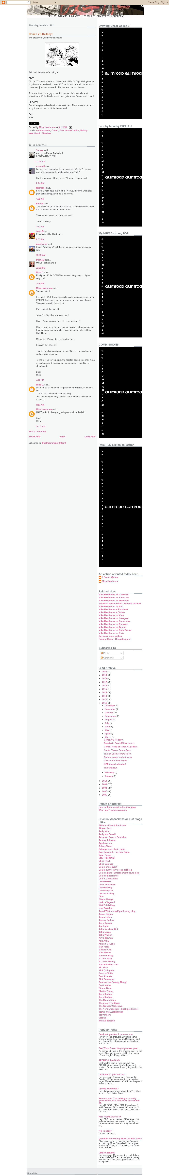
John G (40, 231)
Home (62, 436)
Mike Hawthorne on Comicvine (114, 621)
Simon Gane (105, 988)
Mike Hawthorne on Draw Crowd (115, 630)
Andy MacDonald (107, 834)
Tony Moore (105, 1015)
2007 (104, 791)
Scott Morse (105, 985)
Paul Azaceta (105, 976)
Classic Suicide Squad (115, 760)
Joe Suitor (104, 926)
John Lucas (105, 932)
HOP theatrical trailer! (115, 764)
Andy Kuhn (104, 831)
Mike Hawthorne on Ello (111, 606)
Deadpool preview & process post (116, 1034)
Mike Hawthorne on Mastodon (114, 600)
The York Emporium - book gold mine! (118, 1009)
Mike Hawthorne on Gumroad (114, 594)
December (110, 705)
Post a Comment (37, 431)
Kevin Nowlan (106, 938)
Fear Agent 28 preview (110, 1116)
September (111, 716)
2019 (104, 675)
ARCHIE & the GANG (109, 1060)
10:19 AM (40, 255)
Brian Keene (105, 855)
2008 (104, 788)
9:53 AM (40, 405)
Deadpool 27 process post (112, 1074)
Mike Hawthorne (44, 288)
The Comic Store (107, 1000)
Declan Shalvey (106, 893)
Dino (101, 896)
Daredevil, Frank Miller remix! (119, 743)
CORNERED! (105, 881)
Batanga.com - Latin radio (112, 849)
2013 (104, 696)
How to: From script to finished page (117, 807)
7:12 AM (40, 226)
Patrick (39, 203)
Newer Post (34, 436)
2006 (104, 795)
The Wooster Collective (110, 1006)
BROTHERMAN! (107, 858)
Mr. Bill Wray (105, 958)
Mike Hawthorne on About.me (114, 597)
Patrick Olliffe (106, 973)
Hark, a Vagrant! (107, 902)
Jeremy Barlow (106, 920)
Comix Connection (108, 878)
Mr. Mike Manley (107, 961)
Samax (39, 150)
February (110, 772)
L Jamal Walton (110, 577)
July (107, 723)
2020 (104, 671)
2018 (104, 678)
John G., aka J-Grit (108, 929)
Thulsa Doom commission (117, 754)
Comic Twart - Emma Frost (117, 750)
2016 (104, 685)
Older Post (89, 436)
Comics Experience (108, 876)
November (110, 709)
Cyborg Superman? (109, 1088)
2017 (104, 682)
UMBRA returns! (107, 1152)
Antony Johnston (107, 840)
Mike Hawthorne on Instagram (114, 618)
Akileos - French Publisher (112, 825)
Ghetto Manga (106, 899)
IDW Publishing (107, 905)
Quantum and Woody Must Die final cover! (120, 1138)
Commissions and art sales (118, 757)
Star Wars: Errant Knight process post (118, 1048)
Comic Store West (108, 867)
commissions (43, 130)
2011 (104, 703)
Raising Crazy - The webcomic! (114, 639)
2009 (104, 784)
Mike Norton (105, 952)
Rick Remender (106, 979)
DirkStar (40, 260)
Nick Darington (106, 970)
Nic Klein (103, 967)
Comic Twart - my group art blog (115, 870)
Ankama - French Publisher (113, 837)
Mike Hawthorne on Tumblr (112, 627)
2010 (104, 781)
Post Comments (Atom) (54, 443)
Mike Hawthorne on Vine (111, 615)
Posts (106, 653)
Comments (108, 658)
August (109, 719)
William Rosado (107, 1020)
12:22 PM (40, 268)
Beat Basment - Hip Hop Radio (114, 852)
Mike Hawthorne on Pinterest (113, 624)
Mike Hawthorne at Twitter (112, 612)
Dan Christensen (107, 884)
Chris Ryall (104, 861)
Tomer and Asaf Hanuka (111, 1012)
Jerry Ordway (105, 923)
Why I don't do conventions (113, 810)
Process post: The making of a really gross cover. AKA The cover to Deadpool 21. (119, 1100)
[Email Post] (70, 127)
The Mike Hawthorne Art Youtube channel (120, 603)
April (107, 733)
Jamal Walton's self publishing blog (117, 911)
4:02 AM (40, 199)
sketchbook (34, 133)
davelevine (41, 244)
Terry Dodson (105, 994)
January (109, 776)
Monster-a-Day (106, 955)
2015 (104, 689)
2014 (104, 692)
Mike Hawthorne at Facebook (113, 609)
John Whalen (105, 935)
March (108, 737)
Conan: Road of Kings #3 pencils (120, 746)
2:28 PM (40, 283)
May (107, 730)
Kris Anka (104, 941)
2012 (104, 699)
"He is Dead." (105, 1131)
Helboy (83, 130)
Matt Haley (104, 947)
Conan (54, 130)
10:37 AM (40, 426)
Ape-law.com (105, 843)
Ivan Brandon (105, 908)
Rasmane (41, 188)
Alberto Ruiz (105, 828)
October (109, 712)
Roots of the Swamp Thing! (113, 982)
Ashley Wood (105, 846)
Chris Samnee (106, 864)
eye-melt (40, 166)
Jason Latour (105, 917)
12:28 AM (40, 161)
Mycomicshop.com (108, 964)
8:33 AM (40, 239)
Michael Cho (105, 949)
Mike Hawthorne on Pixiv (111, 633)
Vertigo (102, 1018)
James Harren (106, 914)
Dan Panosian (106, 890)
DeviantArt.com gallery (110, 636)
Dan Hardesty (105, 887)
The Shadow (110, 768)
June (107, 726)
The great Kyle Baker (109, 1003)
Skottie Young (106, 991)
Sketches (46, 133)
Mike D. (40, 272)
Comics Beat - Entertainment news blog (119, 873)
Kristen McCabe (107, 944)
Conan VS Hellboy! (113, 740)
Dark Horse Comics (69, 130)
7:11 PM (40, 380)
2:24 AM (40, 183)
